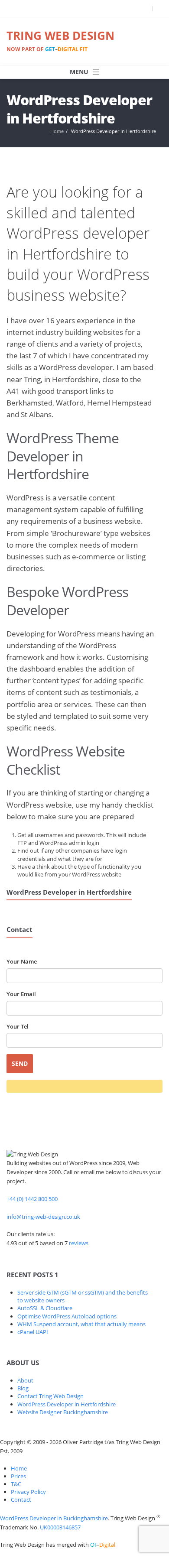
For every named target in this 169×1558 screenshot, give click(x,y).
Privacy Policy (28, 1492)
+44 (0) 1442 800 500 (32, 1199)
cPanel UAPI (32, 1332)
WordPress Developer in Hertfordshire (66, 1404)
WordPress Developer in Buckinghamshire (54, 1518)
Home (57, 131)
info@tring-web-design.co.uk (43, 1216)
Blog (23, 1388)
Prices (18, 1476)
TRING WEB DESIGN (60, 40)
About (25, 1380)
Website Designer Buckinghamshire (62, 1412)
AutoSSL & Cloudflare (44, 1308)
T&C (16, 1484)
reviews (78, 1243)
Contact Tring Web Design (50, 1396)
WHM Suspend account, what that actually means (81, 1324)
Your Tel (17, 1026)
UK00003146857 (60, 1527)
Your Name (21, 961)
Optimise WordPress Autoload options (67, 1316)
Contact (21, 1499)
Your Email (21, 994)
